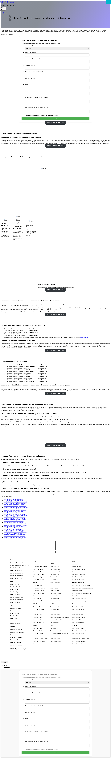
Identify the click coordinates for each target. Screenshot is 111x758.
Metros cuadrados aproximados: (33, 58)
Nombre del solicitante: (31, 78)
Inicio (4, 12)
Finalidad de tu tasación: (31, 45)
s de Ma (81, 564)
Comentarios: (28, 99)
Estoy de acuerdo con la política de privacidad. (36, 107)
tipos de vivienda (84, 337)
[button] (1, 660)
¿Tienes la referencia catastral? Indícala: (35, 71)
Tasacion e (35, 641)
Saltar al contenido (4, 1)
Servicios (5, 13)
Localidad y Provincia (30, 65)
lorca (84, 564)
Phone (26, 743)
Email (26, 84)
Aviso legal (23, 648)
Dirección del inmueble (30, 52)
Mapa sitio (17, 648)
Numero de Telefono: (30, 91)
